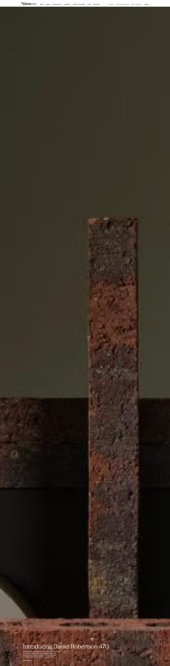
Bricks (42, 4)
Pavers (48, 4)
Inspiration (67, 4)
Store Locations (136, 4)
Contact (111, 4)
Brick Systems (57, 4)
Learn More (33, 660)
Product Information (79, 4)
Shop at (122, 4)
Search (147, 4)
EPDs (89, 4)
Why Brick (96, 4)
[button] (160, 659)
